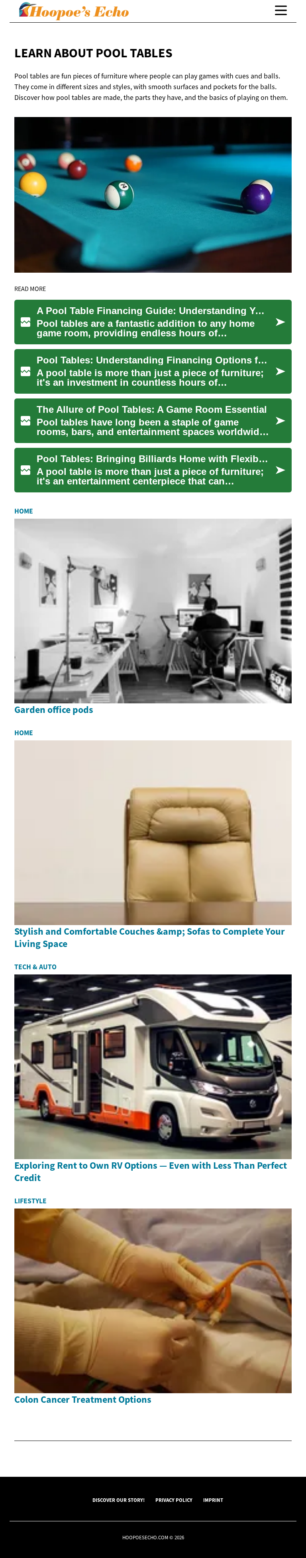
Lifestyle (30, 1201)
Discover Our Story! (118, 1500)
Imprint (213, 1500)
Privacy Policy (173, 1500)
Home (23, 511)
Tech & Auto (35, 967)
